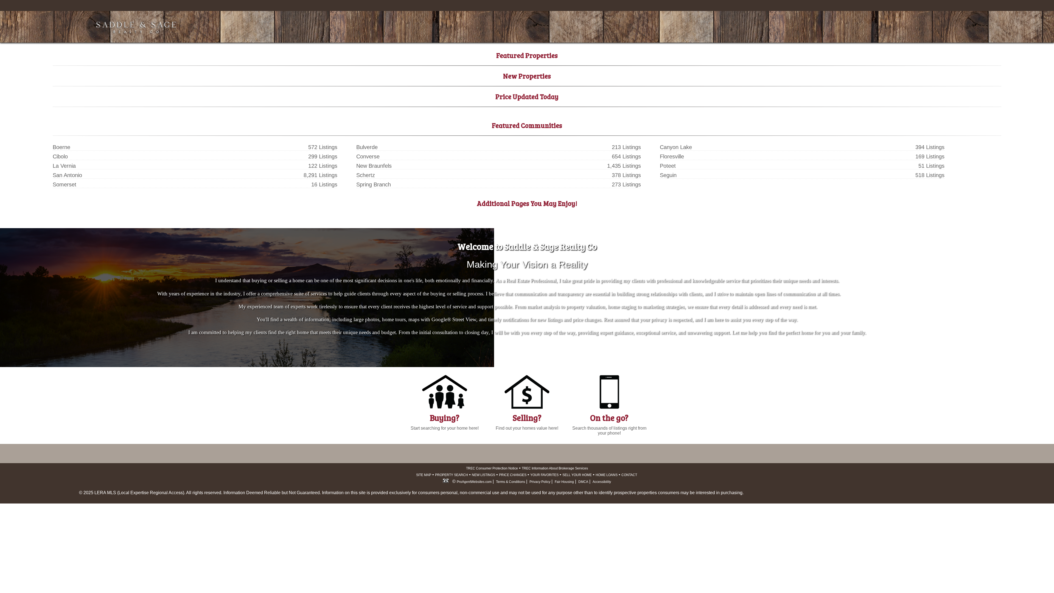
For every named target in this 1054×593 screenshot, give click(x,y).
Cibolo (60, 156)
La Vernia (64, 166)
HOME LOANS (607, 475)
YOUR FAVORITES (544, 475)
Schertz (365, 175)
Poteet (668, 166)
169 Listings (929, 156)
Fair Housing (564, 482)
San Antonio (67, 175)
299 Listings (322, 156)
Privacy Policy (539, 482)
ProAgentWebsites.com (474, 482)
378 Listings (626, 175)
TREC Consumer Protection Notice (492, 468)
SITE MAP (423, 475)
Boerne (61, 147)
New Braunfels (374, 166)
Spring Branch (373, 184)
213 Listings (626, 147)
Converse (368, 156)
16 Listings (324, 184)
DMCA (583, 482)
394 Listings (929, 147)
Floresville (672, 156)
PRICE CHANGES (512, 475)
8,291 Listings (320, 175)
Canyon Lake (676, 147)
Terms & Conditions (510, 482)
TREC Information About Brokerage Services (555, 468)
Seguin (668, 175)
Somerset (64, 184)
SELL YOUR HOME (577, 475)
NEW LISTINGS (483, 475)
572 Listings (322, 147)
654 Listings (626, 156)
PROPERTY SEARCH (451, 475)
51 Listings (931, 166)
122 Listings (322, 166)
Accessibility (602, 482)
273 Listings (626, 184)
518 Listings (929, 175)
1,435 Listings (624, 166)
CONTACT (629, 475)
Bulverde (367, 147)
